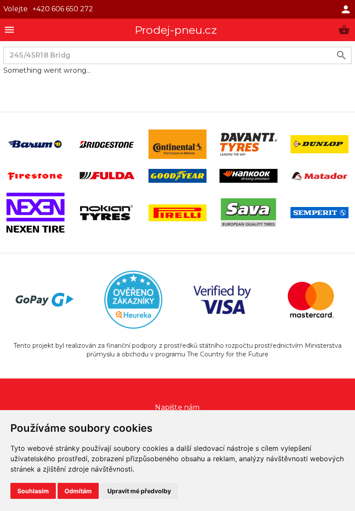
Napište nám (177, 407)
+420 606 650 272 (62, 9)
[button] (344, 29)
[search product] (341, 55)
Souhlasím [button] (33, 491)
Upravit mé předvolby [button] (139, 491)
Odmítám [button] (78, 491)
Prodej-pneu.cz (176, 29)
